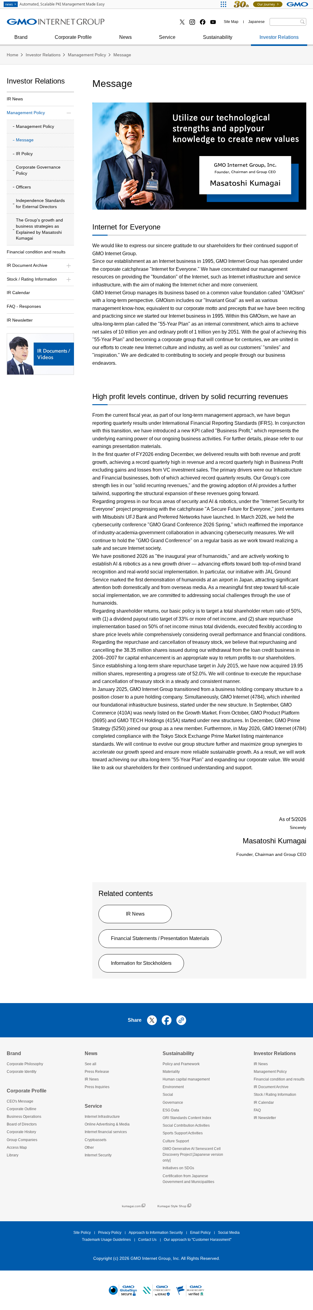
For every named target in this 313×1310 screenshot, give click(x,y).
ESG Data (171, 1110)
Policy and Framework (181, 1064)
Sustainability (217, 37)
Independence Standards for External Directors (40, 203)
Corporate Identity (21, 1071)
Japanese (256, 22)
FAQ (257, 1110)
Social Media (229, 1232)
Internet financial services (106, 1132)
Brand (21, 37)
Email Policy (200, 1232)
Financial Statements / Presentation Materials (160, 938)
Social (168, 1094)
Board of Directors (22, 1124)
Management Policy (87, 54)
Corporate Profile (73, 37)
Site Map (231, 22)
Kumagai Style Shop (171, 1206)
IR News (135, 913)
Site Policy (82, 1232)
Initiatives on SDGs (178, 1168)
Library (12, 1155)
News (125, 37)
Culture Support (176, 1141)
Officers (23, 187)
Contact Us (147, 1239)
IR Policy (24, 153)
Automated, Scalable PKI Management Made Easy (55, 4)
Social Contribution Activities (186, 1125)
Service (167, 37)
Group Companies (22, 1140)
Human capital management (186, 1079)
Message (122, 54)
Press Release (97, 1071)
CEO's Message (20, 1101)
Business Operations (24, 1116)
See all (90, 1064)
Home (12, 54)
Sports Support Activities (183, 1133)
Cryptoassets (131, 24)
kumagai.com (131, 1206)
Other (89, 1147)
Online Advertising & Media (42, 24)
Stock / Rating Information (275, 1094)
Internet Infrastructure (102, 1116)
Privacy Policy (109, 1232)
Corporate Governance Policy (38, 170)
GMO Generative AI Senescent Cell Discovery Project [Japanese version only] (193, 1155)
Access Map (17, 1147)
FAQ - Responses (24, 306)
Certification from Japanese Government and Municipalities (188, 1179)
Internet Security (98, 1155)
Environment (173, 1087)
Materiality (171, 1071)
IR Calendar (18, 292)
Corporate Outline (21, 1109)
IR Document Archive (271, 1087)
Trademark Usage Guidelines (106, 1239)
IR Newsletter (20, 320)
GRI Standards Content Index (187, 1118)
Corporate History (21, 1132)
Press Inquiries (29, 24)
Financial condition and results (36, 251)
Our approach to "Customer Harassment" (197, 1239)
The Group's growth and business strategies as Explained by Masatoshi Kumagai (39, 229)
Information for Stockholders (141, 963)
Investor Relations (279, 37)
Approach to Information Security (156, 1232)
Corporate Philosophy (25, 1064)
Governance (173, 1102)
